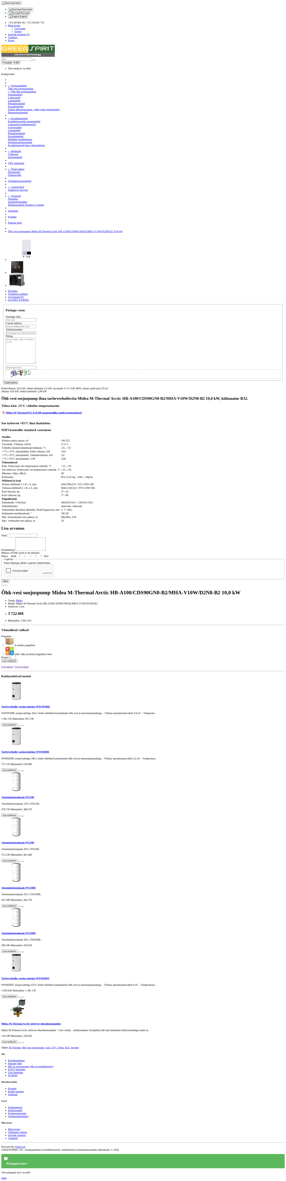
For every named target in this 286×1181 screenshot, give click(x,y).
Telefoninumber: (14, 329)
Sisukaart (13, 1094)
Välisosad (13, 154)
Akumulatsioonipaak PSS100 (17, 797)
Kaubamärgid (15, 1107)
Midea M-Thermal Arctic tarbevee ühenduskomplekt (31, 1023)
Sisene (18, 31)
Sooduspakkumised (18, 1116)
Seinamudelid (15, 94)
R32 (67, 1047)
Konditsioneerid (19, 118)
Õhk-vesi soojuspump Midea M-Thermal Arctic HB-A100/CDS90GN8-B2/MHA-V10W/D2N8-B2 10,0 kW (65, 231)
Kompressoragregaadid (20, 142)
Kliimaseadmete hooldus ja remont (26, 205)
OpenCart (20, 1146)
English (23, 16)
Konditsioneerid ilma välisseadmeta (26, 145)
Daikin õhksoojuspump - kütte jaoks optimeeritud (33, 109)
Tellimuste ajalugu (17, 1132)
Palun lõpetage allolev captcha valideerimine (27, 563)
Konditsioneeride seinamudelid (24, 121)
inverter (75, 1047)
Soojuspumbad (18, 85)
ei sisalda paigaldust (24, 645)
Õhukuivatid (14, 175)
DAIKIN (13, 1075)
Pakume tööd (15, 222)
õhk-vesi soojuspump (33, 1047)
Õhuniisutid (14, 172)
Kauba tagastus (16, 1091)
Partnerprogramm (17, 1113)
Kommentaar (8, 549)
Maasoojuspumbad (18, 112)
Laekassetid (14, 97)
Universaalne (15, 127)
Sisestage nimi (13, 316)
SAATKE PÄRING (18, 300)
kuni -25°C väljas (55, 1047)
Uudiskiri (13, 1138)
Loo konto (20, 28)
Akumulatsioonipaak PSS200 (17, 842)
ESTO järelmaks (16, 1069)
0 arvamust (7, 666)
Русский (24, 13)
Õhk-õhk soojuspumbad (23, 91)
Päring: (9, 336)
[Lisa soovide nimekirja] (2, 585)
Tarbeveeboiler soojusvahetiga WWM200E (25, 751)
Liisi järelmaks (15, 1072)
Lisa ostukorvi (9, 661)
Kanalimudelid (15, 106)
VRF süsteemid (16, 163)
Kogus (4, 657)
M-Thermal (15, 1047)
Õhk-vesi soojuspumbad (20, 88)
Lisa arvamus (22, 666)
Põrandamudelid (16, 103)
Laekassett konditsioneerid (22, 124)
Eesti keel (27, 9)
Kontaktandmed (16, 1060)
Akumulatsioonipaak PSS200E (18, 933)
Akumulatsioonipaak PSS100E (18, 887)
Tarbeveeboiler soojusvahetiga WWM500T (25, 978)
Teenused (16, 196)
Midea (19, 600)
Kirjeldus (13, 291)
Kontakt (12, 216)
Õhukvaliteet (17, 169)
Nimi (4, 535)
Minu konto (14, 1129)
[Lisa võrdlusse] (6, 585)
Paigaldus (13, 199)
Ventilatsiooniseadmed (19, 181)
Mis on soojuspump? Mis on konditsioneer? (30, 1066)
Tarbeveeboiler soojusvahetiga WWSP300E (25, 706)
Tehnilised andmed (18, 294)
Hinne (4, 556)
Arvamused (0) (16, 297)
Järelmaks (13, 210)
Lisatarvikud (17, 187)
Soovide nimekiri (17, 1135)
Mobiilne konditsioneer (20, 139)
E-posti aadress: (14, 323)
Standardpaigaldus (17, 202)
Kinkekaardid (15, 1110)
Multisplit (16, 151)
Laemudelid (14, 100)
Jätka (5, 581)
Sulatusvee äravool (18, 190)
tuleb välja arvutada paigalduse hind (33, 654)
